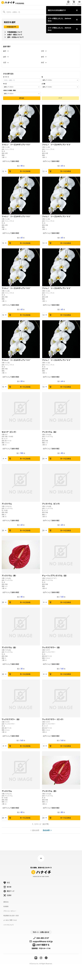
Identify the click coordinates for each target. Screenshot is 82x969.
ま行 (42, 57)
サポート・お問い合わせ (41, 932)
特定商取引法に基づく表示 (11, 915)
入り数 (43, 84)
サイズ (5, 84)
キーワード (6, 77)
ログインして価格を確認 (11, 161)
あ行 (4, 51)
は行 (4, 57)
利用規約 (6, 906)
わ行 (42, 62)
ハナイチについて (8, 925)
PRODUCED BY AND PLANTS (41, 876)
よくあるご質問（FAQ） (10, 920)
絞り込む (21, 98)
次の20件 (46, 830)
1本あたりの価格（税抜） (10, 90)
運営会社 (6, 902)
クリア (60, 98)
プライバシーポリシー (9, 911)
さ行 (42, 51)
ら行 (4, 62)
